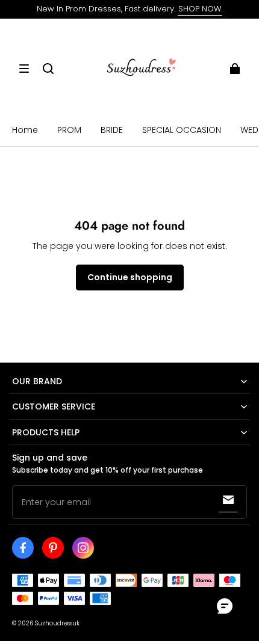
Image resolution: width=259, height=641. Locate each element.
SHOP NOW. (200, 8)
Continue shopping (129, 277)
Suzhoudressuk (57, 623)
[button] (24, 69)
